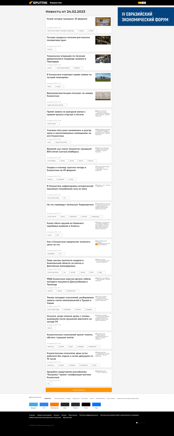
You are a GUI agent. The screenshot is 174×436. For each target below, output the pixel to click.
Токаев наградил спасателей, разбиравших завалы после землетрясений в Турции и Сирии (70, 300)
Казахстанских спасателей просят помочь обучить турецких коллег (70, 336)
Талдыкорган (73, 216)
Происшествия (59, 398)
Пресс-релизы (73, 415)
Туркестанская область (61, 142)
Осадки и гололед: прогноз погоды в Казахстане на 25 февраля (66, 169)
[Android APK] (140, 423)
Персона (81, 160)
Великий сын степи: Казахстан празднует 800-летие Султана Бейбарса (69, 150)
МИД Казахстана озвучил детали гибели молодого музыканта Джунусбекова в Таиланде (69, 281)
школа (49, 142)
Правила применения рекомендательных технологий (45, 417)
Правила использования (44, 415)
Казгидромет (61, 179)
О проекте (32, 415)
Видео (68, 398)
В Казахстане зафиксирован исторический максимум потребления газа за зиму (70, 187)
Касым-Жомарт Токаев (53, 198)
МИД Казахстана (71, 290)
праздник (81, 30)
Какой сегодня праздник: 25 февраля (67, 18)
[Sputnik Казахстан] (39, 5)
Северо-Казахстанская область (55, 105)
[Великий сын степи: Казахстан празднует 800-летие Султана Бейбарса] (103, 149)
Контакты (56, 415)
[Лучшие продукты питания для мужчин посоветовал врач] (103, 40)
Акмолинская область (53, 272)
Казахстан (90, 160)
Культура (84, 398)
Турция (71, 346)
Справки (91, 30)
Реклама (63, 415)
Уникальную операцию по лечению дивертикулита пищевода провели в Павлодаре (66, 58)
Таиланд (60, 290)
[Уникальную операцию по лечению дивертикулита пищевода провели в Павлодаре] (103, 58)
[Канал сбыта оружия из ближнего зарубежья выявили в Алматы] (103, 225)
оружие (49, 235)
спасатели (78, 309)
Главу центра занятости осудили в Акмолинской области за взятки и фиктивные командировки (65, 263)
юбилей (63, 160)
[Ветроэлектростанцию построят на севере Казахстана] (103, 96)
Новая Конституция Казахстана (128, 398)
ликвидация (89, 309)
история (72, 160)
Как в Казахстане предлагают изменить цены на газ (68, 243)
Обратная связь (67, 417)
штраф (100, 272)
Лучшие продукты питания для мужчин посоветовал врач (68, 39)
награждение (67, 309)
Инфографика (51, 253)
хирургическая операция (63, 68)
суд (64, 272)
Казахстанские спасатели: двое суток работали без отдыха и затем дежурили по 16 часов (70, 356)
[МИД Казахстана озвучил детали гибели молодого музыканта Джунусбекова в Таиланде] (103, 279)
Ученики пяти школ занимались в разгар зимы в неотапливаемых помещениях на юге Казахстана (69, 133)
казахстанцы (51, 346)
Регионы (50, 68)
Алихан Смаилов (52, 216)
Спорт (92, 398)
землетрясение (92, 346)
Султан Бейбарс (52, 160)
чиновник (82, 272)
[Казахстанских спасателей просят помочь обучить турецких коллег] (103, 336)
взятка (91, 272)
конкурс (58, 86)
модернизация (95, 216)
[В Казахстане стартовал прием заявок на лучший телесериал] (103, 77)
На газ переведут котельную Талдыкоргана (70, 204)
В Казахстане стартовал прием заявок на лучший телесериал (69, 76)
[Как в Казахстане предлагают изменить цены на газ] (103, 242)
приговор (73, 272)
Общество (76, 398)
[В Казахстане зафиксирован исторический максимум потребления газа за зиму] (103, 186)
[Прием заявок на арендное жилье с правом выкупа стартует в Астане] (103, 113)
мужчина (50, 49)
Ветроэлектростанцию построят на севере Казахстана (70, 94)
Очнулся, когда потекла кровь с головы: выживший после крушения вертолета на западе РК (69, 319)
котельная (84, 216)
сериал (49, 86)
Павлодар (77, 68)
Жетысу (63, 216)
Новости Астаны (52, 123)
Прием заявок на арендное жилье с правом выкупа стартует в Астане (66, 113)
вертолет (50, 328)
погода (71, 179)
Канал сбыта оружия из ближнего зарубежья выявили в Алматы (65, 224)
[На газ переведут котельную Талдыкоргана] (103, 206)
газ (65, 198)
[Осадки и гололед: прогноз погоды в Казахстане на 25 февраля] (103, 168)
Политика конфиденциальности (88, 415)
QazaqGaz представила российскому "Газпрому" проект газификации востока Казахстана (69, 374)
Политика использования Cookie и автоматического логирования (119, 415)
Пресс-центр (111, 398)
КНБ (58, 235)
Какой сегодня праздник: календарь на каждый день (61, 30)
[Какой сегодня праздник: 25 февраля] (103, 21)
